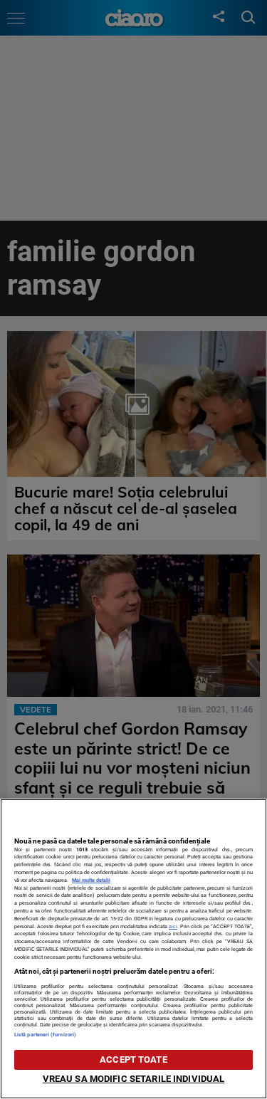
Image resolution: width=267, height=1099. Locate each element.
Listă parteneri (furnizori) (45, 1034)
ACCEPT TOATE (133, 1059)
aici (173, 926)
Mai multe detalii (91, 880)
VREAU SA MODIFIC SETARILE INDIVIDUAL (134, 1078)
